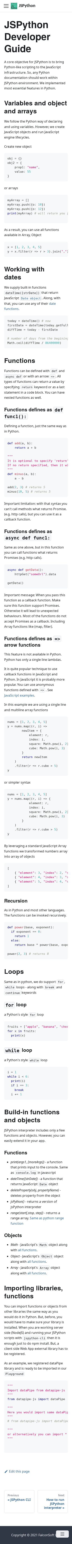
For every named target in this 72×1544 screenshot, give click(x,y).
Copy (62, 157)
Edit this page (19, 1471)
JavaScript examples (19, 695)
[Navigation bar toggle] (6, 6)
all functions (27, 1250)
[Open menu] (62, 1534)
